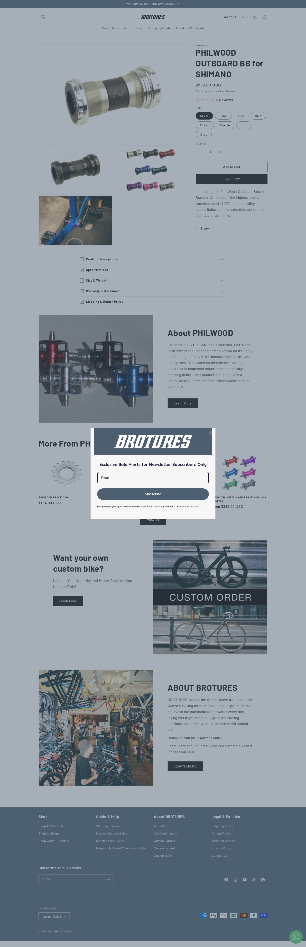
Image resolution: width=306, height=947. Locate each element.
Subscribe (153, 494)
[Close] (210, 433)
